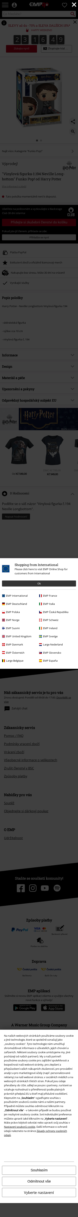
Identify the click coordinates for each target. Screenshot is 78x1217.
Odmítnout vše (39, 1181)
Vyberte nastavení (39, 1192)
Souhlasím (39, 1170)
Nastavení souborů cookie (19, 1127)
